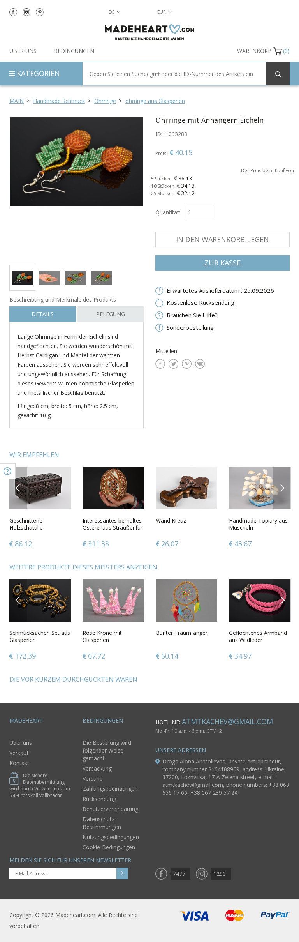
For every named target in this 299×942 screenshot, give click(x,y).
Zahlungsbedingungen (110, 788)
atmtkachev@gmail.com (227, 721)
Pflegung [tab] (110, 314)
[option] (76, 188)
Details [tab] (43, 314)
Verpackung (97, 768)
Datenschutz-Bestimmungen (102, 823)
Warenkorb (254, 51)
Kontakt (19, 763)
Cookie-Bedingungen (109, 847)
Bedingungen (74, 51)
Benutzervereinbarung (110, 809)
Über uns (23, 51)
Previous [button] (18, 487)
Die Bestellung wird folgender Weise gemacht (107, 750)
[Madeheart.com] (149, 32)
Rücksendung (99, 798)
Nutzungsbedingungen (111, 837)
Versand (93, 778)
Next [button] (282, 487)
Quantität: (167, 212)
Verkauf (18, 752)
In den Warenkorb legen (222, 239)
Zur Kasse (222, 262)
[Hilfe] (8, 471)
